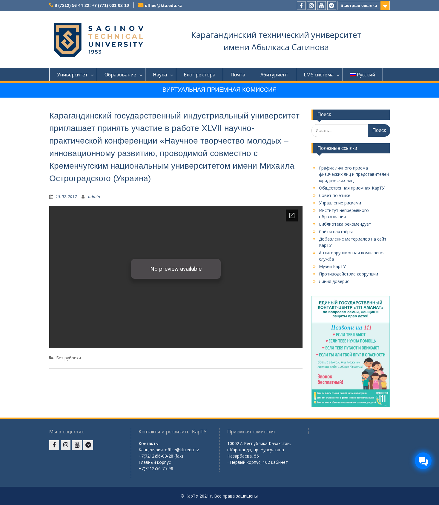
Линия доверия (334, 281)
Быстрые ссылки (358, 5)
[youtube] (321, 5)
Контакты (149, 443)
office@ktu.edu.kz (163, 5)
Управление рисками (340, 203)
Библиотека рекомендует (345, 224)
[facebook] (301, 5)
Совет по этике (334, 195)
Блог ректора (199, 74)
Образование (120, 74)
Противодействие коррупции (348, 274)
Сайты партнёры (336, 231)
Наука (160, 74)
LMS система (319, 74)
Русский (366, 74)
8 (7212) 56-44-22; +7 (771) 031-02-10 (92, 5)
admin (94, 196)
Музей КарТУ (332, 266)
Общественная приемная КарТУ (352, 188)
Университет (72, 74)
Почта (238, 74)
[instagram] (311, 5)
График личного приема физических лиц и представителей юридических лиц (354, 174)
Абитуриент (274, 74)
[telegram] (331, 5)
